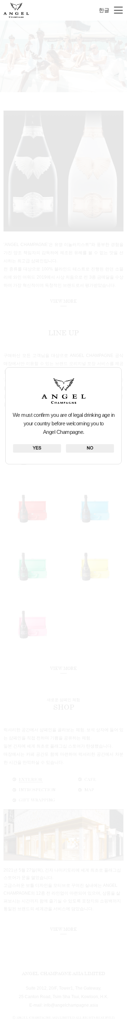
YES (37, 448)
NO (90, 448)
